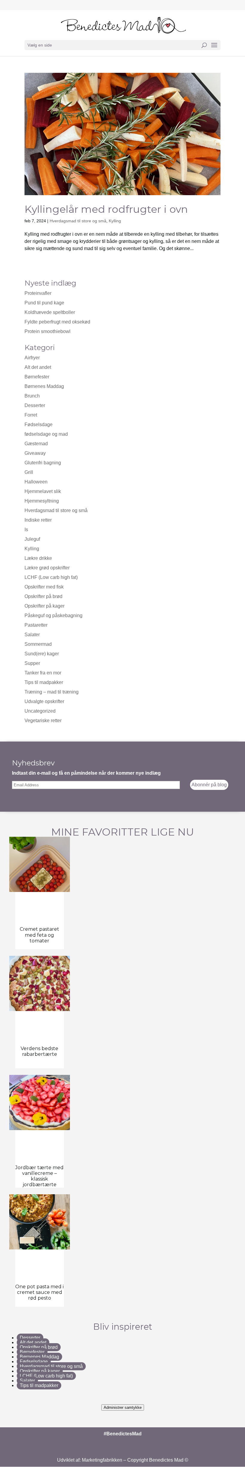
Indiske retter (38, 520)
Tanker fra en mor (42, 672)
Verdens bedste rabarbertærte (39, 1051)
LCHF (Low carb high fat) (51, 577)
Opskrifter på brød (43, 596)
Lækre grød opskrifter (47, 567)
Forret (30, 414)
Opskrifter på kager (44, 605)
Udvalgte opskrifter (44, 701)
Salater (32, 634)
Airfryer (32, 357)
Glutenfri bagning (42, 462)
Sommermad (38, 644)
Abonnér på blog (209, 784)
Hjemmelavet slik (42, 491)
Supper (32, 663)
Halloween (36, 481)
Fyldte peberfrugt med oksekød (57, 321)
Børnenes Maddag (44, 386)
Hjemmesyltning (41, 500)
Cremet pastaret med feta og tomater (39, 934)
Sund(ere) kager (41, 653)
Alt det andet (37, 367)
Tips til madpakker (43, 682)
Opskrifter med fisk (44, 586)
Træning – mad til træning (51, 691)
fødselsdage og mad (46, 434)
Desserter (34, 405)
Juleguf (32, 539)
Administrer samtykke (123, 1407)
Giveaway (35, 453)
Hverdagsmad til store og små (78, 220)
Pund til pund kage (44, 302)
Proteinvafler (37, 293)
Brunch (32, 395)
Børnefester (36, 376)
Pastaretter (36, 625)
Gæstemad (36, 443)
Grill (28, 472)
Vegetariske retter (43, 720)
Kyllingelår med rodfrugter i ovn (106, 209)
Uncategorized (40, 711)
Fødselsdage (38, 424)
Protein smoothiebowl (47, 331)
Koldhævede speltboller (49, 312)
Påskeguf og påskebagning (53, 615)
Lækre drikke (38, 558)
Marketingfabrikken (102, 1460)
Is (26, 529)
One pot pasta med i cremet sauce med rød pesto (39, 1292)
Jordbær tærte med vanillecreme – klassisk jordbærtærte (39, 1176)
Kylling (115, 220)
